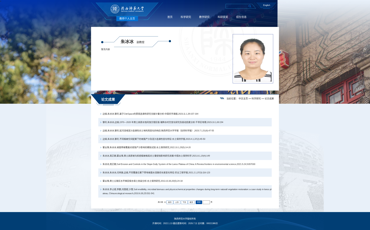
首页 (170, 17)
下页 (184, 202)
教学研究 (204, 17)
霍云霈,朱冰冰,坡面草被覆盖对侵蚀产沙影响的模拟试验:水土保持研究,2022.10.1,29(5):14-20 (147, 147)
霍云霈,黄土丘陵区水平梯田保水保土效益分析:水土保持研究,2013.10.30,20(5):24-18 (143, 181)
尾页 (191, 202)
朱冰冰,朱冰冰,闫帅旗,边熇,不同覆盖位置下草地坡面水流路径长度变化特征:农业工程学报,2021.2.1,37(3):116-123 (156, 172)
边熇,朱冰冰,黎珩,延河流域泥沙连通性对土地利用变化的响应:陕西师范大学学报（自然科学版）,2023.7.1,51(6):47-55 (158, 130)
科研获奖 (223, 17)
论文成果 (269, 98)
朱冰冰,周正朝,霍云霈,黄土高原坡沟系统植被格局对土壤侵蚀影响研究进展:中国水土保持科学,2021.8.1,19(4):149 (156, 155)
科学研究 (186, 17)
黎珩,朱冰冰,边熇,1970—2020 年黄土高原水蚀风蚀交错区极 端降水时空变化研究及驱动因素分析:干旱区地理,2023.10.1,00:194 (163, 122)
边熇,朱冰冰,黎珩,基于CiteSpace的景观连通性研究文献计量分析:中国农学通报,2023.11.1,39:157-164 (150, 114)
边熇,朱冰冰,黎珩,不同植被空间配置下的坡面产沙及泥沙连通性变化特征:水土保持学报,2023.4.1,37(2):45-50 (154, 139)
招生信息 (241, 17)
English (266, 5)
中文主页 (243, 98)
